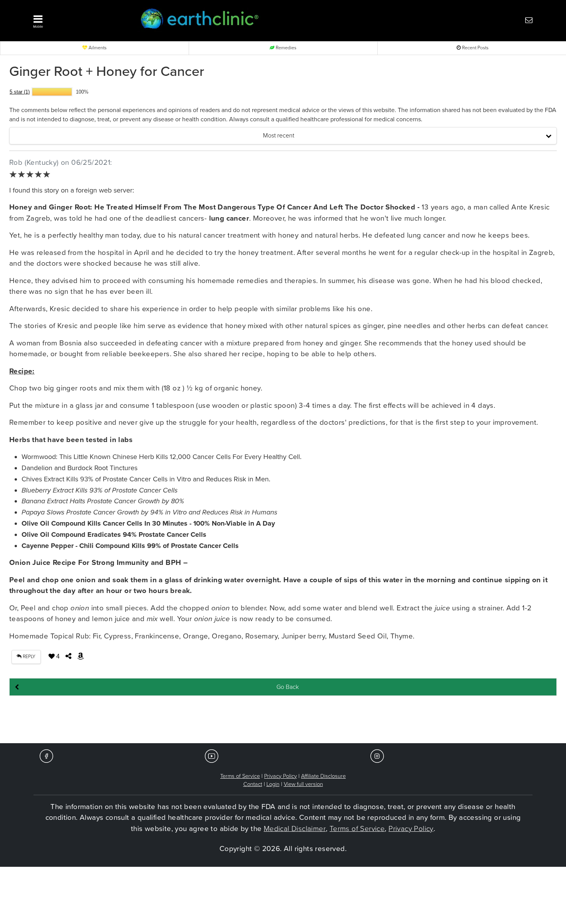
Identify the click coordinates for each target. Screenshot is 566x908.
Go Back (287, 687)
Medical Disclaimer (295, 828)
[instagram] (377, 755)
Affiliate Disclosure (323, 776)
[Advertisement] (283, 720)
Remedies (285, 48)
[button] (75, 19)
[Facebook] (46, 755)
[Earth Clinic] (262, 20)
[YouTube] (211, 755)
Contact (252, 784)
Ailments (97, 48)
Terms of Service (240, 776)
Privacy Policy (280, 776)
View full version (303, 784)
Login (273, 784)
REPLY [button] (28, 657)
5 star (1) (20, 92)
